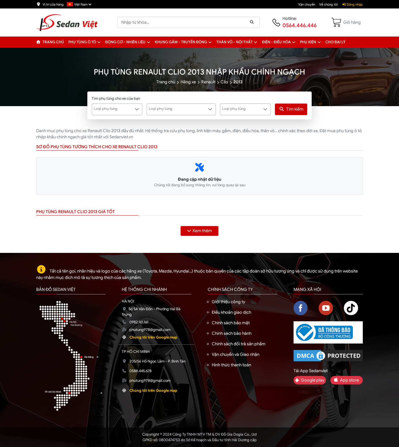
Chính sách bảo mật (231, 322)
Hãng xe (188, 81)
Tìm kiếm (294, 109)
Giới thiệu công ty (228, 301)
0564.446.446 (299, 25)
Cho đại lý (335, 42)
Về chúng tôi (328, 4)
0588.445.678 (140, 371)
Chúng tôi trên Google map (153, 337)
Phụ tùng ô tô (82, 42)
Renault (208, 81)
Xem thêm (202, 230)
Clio (224, 81)
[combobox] (117, 109)
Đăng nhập (354, 4)
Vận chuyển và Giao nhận (235, 354)
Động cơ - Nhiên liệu (125, 42)
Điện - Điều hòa (276, 42)
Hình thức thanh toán (231, 364)
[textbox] (114, 109)
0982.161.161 (138, 322)
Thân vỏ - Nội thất (234, 42)
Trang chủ (53, 42)
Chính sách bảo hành (231, 333)
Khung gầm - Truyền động (181, 42)
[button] (99, 42)
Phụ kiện (308, 42)
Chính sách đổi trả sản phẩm (239, 343)
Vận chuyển (306, 4)
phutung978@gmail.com (150, 329)
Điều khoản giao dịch (231, 312)
